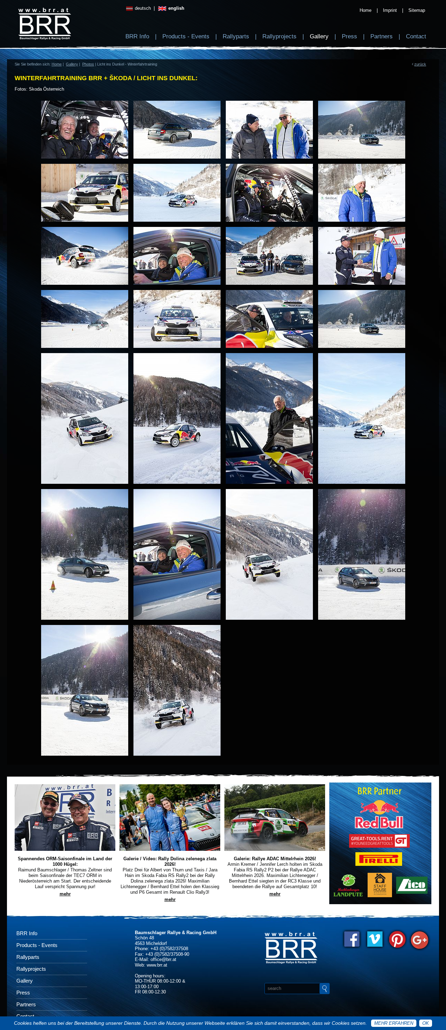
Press (349, 36)
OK (425, 1023)
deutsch (142, 8)
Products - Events (185, 36)
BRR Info (137, 36)
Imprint (390, 10)
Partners (381, 36)
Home (365, 10)
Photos (88, 64)
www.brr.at (157, 965)
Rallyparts (236, 36)
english (175, 8)
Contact (416, 36)
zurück (420, 64)
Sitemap (416, 10)
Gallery (319, 36)
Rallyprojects (279, 36)
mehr (65, 894)
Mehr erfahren (393, 1023)
